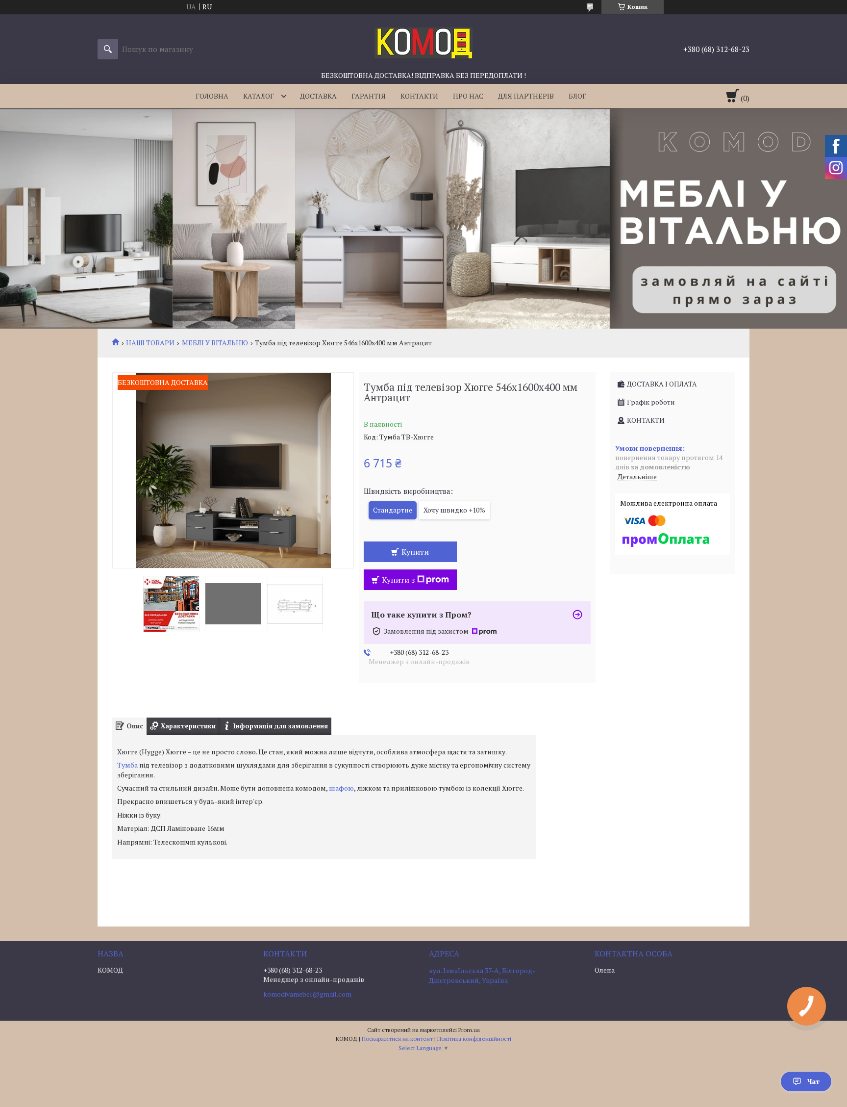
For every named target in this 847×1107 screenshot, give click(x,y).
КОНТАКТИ (419, 96)
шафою (341, 788)
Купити (415, 551)
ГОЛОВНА (212, 96)
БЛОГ (577, 96)
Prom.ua (469, 1029)
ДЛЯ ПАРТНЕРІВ (526, 96)
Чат (813, 1081)
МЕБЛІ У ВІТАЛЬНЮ (215, 342)
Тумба (127, 765)
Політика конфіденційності (474, 1038)
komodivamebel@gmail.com (307, 994)
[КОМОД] (423, 42)
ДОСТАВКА (318, 96)
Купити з (398, 579)
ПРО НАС (468, 96)
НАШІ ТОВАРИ (150, 342)
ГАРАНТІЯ (368, 96)
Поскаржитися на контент (397, 1038)
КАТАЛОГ (258, 96)
